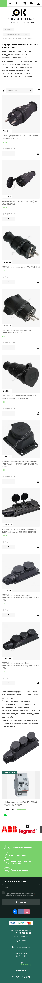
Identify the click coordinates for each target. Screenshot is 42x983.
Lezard (4, 142)
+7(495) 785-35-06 (22, 930)
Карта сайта (21, 970)
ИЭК (3, 271)
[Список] (39, 90)
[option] (9, 829)
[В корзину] (37, 153)
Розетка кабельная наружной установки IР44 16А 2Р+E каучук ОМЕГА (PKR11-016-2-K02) (20, 464)
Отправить (21, 902)
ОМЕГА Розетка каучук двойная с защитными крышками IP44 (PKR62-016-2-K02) (21, 597)
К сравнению (10, 148)
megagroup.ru (27, 977)
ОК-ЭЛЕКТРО (21, 19)
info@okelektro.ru (23, 947)
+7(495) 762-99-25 (22, 933)
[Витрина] (35, 90)
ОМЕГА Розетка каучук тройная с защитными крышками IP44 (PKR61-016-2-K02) (21, 665)
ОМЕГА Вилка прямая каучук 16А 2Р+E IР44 (21, 267)
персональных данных (24, 895)
